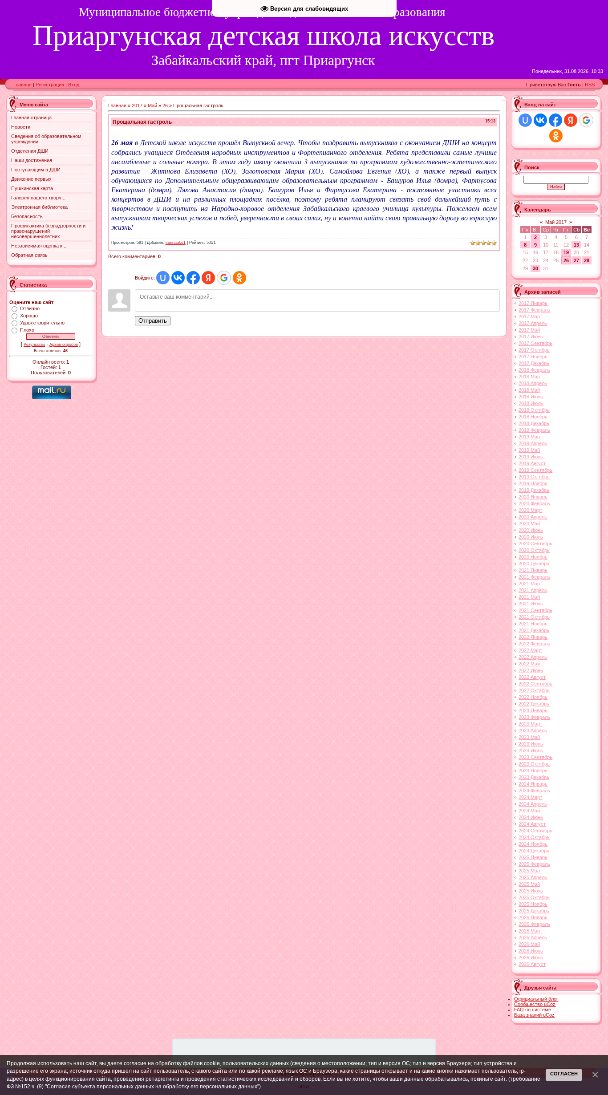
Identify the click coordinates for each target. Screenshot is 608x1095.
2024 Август (532, 824)
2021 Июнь (531, 603)
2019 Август (532, 463)
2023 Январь (533, 710)
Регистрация (50, 84)
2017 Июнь (531, 336)
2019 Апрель (533, 443)
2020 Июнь (531, 530)
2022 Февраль (534, 643)
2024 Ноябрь (533, 844)
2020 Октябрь (534, 550)
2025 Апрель (533, 877)
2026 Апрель (533, 937)
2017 (137, 105)
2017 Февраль (534, 309)
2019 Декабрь (534, 490)
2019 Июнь (531, 456)
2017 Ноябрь (533, 356)
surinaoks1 (176, 242)
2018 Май (529, 390)
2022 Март (530, 650)
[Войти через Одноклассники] (239, 277)
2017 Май (529, 330)
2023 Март (530, 723)
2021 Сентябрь (535, 610)
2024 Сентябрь (535, 830)
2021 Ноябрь (533, 623)
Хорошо (29, 315)
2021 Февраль (534, 577)
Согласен (564, 1073)
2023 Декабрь (534, 777)
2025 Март (530, 870)
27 (576, 260)
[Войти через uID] (163, 277)
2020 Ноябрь (533, 557)
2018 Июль (531, 403)
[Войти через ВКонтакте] (178, 277)
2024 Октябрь (534, 837)
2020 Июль (531, 536)
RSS (590, 84)
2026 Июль (531, 957)
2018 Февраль (534, 370)
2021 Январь (533, 570)
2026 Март (530, 930)
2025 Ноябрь (533, 904)
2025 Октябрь (534, 897)
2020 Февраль (534, 503)
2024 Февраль (534, 790)
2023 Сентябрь (535, 757)
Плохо (27, 330)
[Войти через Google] (224, 278)
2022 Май (529, 663)
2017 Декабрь (534, 363)
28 (586, 260)
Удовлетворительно (42, 322)
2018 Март (530, 376)
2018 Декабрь (534, 423)
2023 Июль (531, 750)
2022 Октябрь (534, 690)
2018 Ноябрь (533, 416)
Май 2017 (556, 222)
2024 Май (529, 810)
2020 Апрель (533, 516)
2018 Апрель (533, 383)
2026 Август (532, 964)
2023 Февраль (534, 717)
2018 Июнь (531, 396)
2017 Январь (533, 303)
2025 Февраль (534, 864)
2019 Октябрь (534, 476)
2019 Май (529, 450)
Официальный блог (536, 999)
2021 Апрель (533, 590)
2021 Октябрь (534, 617)
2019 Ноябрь (533, 483)
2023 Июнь (531, 743)
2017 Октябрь (534, 350)
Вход (73, 84)
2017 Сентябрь (535, 343)
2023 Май (529, 737)
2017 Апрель (533, 323)
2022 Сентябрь (535, 683)
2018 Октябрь (534, 410)
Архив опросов (63, 344)
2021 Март (530, 583)
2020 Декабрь (534, 563)
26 (165, 105)
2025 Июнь (531, 890)
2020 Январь (533, 496)
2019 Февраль (534, 430)
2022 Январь (533, 637)
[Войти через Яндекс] (208, 277)
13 (576, 244)
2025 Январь (533, 857)
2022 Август (532, 677)
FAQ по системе (532, 1009)
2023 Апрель (533, 730)
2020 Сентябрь (535, 543)
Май (152, 105)
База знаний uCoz (534, 1015)
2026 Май (529, 944)
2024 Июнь (531, 817)
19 (566, 252)
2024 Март (530, 797)
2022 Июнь (531, 670)
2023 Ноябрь (533, 770)
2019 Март (530, 436)
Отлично (30, 308)
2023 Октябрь (534, 763)
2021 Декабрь (534, 630)
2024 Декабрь (534, 850)
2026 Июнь (531, 950)
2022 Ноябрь (533, 697)
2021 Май (529, 597)
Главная (22, 84)
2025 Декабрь (534, 910)
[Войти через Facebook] (193, 277)
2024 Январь (533, 784)
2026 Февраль (534, 924)
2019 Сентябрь (535, 470)
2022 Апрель (533, 657)
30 (535, 268)
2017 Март (530, 316)
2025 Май (529, 884)
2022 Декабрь (534, 703)
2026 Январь (533, 917)
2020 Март (530, 510)
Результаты (34, 344)
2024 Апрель (533, 804)
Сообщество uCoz (534, 1004)
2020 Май (529, 523)
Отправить (152, 320)
